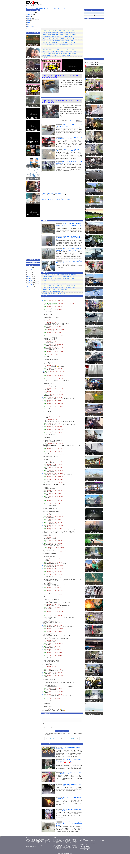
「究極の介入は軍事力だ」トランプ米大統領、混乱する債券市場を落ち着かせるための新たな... (59, 47)
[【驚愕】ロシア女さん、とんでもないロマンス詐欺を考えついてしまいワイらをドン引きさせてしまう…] (33, 113)
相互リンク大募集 (83, 844)
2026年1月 (29, 282)
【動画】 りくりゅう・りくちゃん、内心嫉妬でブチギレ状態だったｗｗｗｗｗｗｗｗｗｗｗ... (59, 40)
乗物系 (28, 20)
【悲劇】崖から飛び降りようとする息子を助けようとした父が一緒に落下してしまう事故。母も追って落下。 (93, 77)
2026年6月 (29, 272)
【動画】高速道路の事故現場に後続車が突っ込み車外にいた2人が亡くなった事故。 (93, 155)
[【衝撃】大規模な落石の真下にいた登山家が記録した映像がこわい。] (94, 443)
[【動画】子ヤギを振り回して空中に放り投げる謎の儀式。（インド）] (94, 430)
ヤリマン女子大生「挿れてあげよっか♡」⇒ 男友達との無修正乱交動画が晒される (57, 44)
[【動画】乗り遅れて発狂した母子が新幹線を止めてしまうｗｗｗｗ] (94, 339)
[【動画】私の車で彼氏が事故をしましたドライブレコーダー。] (94, 92)
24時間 (86, 62)
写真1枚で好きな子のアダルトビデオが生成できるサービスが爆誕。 (56, 199)
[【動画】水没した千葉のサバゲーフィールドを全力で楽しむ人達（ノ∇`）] (94, 651)
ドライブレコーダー (31, 12)
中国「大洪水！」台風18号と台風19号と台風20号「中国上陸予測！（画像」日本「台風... (58, 30)
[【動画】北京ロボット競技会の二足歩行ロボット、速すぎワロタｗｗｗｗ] (94, 287)
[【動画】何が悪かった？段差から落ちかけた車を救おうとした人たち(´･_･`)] (94, 352)
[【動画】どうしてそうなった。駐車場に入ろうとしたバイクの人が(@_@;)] (94, 183)
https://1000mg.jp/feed (33, 845)
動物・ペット (29, 24)
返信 (42, 300)
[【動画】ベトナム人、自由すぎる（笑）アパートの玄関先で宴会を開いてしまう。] (94, 118)
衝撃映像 (29, 18)
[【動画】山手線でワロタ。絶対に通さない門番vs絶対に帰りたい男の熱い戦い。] (94, 79)
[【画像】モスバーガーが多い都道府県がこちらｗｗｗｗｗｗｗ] (72, 65)
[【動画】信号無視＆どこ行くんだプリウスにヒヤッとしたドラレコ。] (94, 469)
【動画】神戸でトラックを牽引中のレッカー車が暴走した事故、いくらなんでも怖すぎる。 (93, 207)
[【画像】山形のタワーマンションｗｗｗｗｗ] (33, 174)
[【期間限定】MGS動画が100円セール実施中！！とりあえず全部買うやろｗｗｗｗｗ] (33, 89)
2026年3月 (29, 278)
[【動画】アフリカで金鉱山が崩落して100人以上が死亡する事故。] (94, 222)
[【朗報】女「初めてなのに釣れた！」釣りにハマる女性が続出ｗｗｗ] (33, 162)
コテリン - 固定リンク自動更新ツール (27, 36)
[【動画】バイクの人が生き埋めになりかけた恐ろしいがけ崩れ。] (94, 612)
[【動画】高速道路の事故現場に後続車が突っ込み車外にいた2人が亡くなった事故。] (94, 144)
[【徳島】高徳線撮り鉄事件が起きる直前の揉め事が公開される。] (94, 664)
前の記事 (52, 738)
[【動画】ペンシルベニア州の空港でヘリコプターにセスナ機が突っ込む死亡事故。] (94, 209)
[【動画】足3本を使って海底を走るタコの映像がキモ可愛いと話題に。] (33, 77)
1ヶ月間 (97, 62)
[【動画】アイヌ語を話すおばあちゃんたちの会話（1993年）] (94, 677)
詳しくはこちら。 (56, 849)
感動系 (28, 22)
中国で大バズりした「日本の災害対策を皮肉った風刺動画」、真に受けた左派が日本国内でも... (59, 32)
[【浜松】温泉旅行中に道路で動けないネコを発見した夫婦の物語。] (94, 313)
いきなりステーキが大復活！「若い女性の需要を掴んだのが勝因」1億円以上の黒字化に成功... (59, 285)
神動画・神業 (29, 14)
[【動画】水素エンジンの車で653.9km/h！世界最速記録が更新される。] (94, 703)
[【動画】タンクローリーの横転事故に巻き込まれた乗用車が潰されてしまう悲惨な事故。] (94, 326)
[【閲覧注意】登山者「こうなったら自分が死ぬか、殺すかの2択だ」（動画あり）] (33, 64)
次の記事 (72, 738)
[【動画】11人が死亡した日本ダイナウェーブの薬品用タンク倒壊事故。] (94, 170)
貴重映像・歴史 (30, 26)
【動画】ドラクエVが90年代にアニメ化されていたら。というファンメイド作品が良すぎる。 (93, 610)
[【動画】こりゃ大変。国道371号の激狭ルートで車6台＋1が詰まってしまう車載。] (94, 235)
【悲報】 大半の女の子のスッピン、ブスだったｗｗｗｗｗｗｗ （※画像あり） (56, 55)
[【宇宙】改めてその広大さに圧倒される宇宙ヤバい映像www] (33, 211)
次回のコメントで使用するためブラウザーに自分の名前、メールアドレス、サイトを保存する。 (61, 727)
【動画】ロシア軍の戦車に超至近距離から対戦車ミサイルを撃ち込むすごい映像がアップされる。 (68, 225)
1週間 (91, 62)
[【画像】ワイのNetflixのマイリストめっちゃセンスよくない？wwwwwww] (33, 150)
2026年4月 (29, 276)
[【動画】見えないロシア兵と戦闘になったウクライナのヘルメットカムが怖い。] (94, 521)
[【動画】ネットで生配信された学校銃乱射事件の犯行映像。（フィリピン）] (94, 417)
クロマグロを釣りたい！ (85, 850)
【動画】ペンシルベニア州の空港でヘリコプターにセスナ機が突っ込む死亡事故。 (93, 220)
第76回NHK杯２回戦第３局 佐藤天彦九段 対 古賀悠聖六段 (53, 293)
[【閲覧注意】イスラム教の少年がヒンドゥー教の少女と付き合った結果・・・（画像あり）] (33, 52)
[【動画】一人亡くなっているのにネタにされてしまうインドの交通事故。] (94, 157)
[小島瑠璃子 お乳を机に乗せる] (33, 198)
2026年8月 (29, 267)
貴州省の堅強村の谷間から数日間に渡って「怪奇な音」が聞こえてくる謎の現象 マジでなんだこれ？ (69, 237)
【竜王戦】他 (44, 57)
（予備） (48, 193)
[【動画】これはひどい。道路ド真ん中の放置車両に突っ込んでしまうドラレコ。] (94, 508)
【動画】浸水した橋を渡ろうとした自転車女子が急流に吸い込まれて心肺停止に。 (93, 701)
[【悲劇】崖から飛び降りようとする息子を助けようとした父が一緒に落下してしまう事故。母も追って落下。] (94, 66)
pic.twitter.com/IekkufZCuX (47, 196)
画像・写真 (29, 28)
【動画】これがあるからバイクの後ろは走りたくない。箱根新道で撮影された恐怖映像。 (93, 545)
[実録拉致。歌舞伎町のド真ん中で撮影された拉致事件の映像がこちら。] (94, 300)
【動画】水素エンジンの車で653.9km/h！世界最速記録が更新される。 (93, 714)
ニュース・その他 (30, 29)
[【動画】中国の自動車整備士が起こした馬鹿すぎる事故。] (94, 625)
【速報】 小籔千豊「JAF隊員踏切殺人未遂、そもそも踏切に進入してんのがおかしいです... (58, 42)
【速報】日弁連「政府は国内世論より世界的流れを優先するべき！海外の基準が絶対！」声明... (59, 51)
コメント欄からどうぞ (84, 847)
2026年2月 (29, 280)
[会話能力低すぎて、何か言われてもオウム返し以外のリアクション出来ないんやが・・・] (33, 137)
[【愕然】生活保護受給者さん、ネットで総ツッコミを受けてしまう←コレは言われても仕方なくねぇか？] (33, 125)
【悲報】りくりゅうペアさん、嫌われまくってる (51, 280)
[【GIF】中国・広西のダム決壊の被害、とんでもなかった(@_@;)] (94, 573)
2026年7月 (29, 269)
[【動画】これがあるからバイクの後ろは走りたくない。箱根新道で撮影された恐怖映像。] (94, 534)
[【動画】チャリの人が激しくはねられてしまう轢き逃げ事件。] (94, 404)
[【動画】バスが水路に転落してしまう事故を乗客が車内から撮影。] (94, 131)
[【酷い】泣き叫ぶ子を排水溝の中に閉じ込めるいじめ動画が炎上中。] (94, 586)
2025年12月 (30, 284)
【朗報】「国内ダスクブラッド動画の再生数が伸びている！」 (53, 291)
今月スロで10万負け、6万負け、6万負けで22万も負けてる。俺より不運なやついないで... (58, 278)
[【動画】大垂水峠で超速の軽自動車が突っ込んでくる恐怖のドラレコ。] (94, 547)
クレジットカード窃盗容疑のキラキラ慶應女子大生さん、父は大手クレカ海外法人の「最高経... (59, 53)
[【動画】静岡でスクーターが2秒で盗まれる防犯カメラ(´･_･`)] (94, 105)
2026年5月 (29, 274)
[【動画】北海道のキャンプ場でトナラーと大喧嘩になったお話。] (94, 391)
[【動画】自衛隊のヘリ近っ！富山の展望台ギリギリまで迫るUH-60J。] (94, 248)
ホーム (62, 738)
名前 (43, 723)
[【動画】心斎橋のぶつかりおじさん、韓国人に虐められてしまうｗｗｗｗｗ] (94, 378)
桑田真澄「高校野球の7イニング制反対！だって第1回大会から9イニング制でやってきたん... (58, 287)
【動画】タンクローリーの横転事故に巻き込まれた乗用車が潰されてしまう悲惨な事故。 (93, 337)
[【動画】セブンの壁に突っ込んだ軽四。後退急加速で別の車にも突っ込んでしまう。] (94, 274)
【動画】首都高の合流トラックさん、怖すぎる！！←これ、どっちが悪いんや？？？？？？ (58, 36)
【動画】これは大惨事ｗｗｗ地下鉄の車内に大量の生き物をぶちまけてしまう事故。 (93, 272)
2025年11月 (29, 286)
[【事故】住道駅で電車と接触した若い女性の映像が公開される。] (94, 638)
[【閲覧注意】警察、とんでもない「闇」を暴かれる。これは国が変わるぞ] (33, 40)
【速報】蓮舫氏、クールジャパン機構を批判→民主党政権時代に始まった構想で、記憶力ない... (59, 283)
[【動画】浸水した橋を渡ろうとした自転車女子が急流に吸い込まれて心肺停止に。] (94, 690)
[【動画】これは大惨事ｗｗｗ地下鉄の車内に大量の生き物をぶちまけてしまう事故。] (94, 261)
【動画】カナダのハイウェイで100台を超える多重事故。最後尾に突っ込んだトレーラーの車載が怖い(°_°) (69, 823)
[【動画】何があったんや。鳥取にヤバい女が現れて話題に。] (94, 495)
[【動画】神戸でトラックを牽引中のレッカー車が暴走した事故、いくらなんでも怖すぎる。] (94, 196)
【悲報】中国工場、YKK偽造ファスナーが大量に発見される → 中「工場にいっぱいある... (58, 49)
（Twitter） (44, 193)
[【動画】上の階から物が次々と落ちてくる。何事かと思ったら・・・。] (94, 365)
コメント (43, 717)
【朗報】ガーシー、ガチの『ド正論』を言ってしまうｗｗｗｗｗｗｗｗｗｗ (55, 289)
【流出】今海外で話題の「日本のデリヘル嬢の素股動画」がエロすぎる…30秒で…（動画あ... (59, 46)
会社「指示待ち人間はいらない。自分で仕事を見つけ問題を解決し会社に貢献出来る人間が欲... (59, 274)
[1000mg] (32, 1)
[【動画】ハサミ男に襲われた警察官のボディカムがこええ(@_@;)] (94, 560)
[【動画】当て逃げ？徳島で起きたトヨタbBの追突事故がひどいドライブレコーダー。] (33, 101)
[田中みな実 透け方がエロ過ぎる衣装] (33, 186)
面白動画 (29, 16)
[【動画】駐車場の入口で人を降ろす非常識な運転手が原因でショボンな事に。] (94, 482)
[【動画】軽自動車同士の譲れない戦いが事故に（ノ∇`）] (94, 456)
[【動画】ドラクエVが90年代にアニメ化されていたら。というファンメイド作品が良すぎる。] (94, 599)
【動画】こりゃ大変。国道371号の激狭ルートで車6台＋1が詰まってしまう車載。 (93, 246)
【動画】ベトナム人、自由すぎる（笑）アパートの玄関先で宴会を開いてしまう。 (93, 129)
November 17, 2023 (66, 198)
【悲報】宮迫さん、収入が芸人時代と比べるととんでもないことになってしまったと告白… (58, 38)
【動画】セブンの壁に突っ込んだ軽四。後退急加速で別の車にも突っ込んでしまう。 (93, 285)
